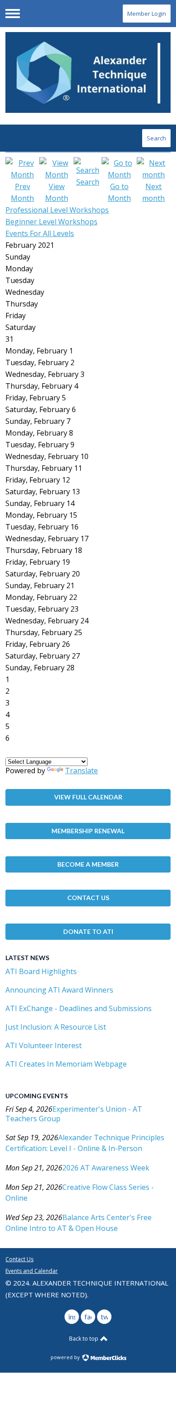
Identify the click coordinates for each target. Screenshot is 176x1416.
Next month (153, 192)
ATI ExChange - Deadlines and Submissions (78, 1008)
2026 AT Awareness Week (105, 1168)
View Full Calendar (88, 797)
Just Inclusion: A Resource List (55, 1027)
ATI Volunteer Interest (43, 1045)
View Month (56, 192)
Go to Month (119, 192)
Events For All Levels (39, 233)
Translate (81, 770)
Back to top (84, 1338)
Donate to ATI (88, 931)
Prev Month (22, 192)
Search (156, 138)
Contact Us (88, 897)
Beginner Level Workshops (51, 222)
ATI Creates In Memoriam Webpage (66, 1064)
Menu (12, 14)
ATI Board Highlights (41, 971)
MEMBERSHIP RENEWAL (88, 831)
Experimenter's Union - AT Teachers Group (73, 1114)
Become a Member (88, 864)
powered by (66, 1357)
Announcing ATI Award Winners (59, 990)
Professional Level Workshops (57, 210)
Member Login (146, 13)
